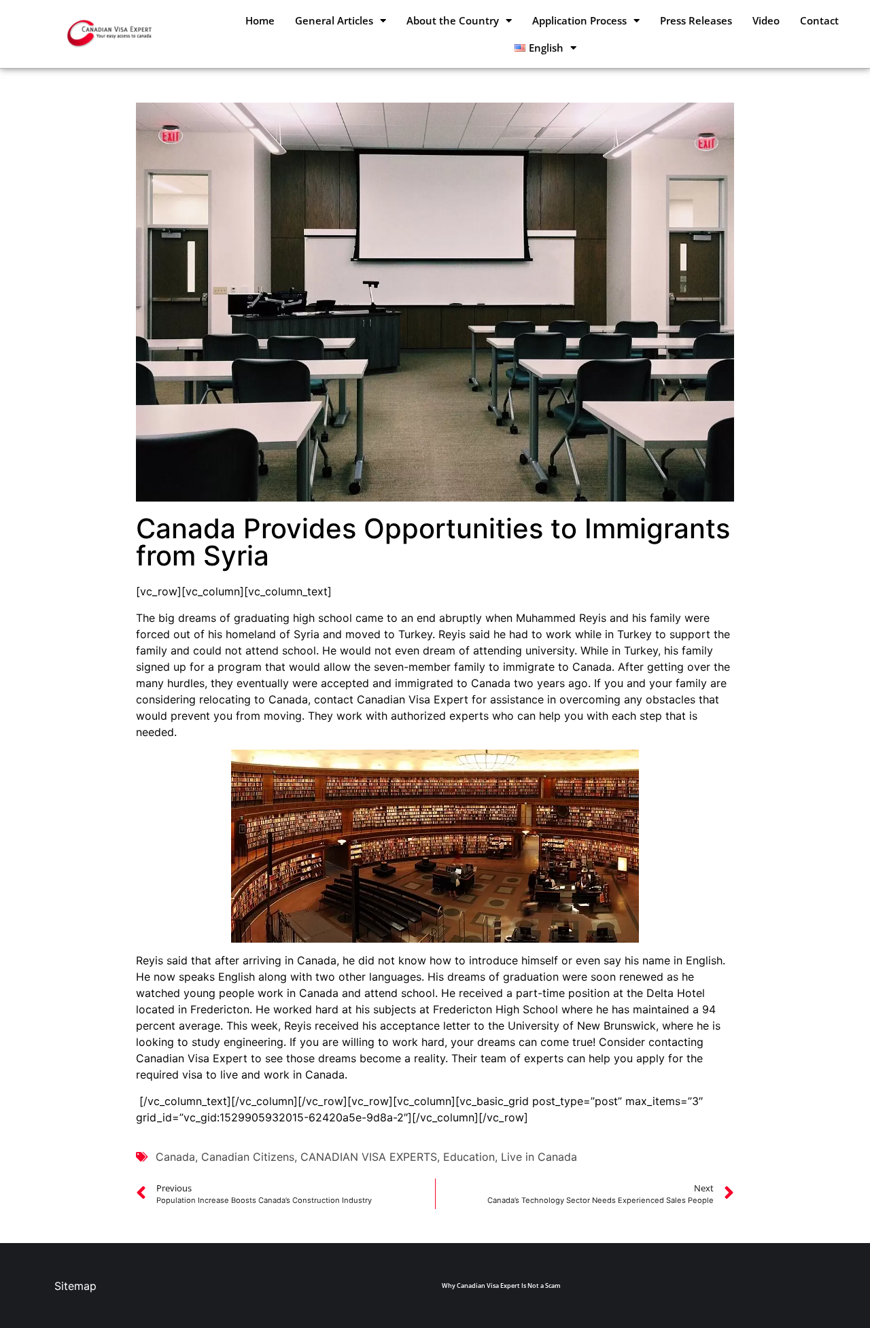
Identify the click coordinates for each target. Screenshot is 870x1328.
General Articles (334, 20)
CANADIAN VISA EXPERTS (368, 1157)
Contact (819, 20)
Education (469, 1157)
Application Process (579, 20)
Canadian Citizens (247, 1157)
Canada (175, 1157)
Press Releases (696, 20)
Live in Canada (539, 1157)
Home (260, 20)
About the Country (452, 20)
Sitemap (75, 1286)
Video (766, 20)
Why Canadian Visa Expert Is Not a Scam (501, 1285)
